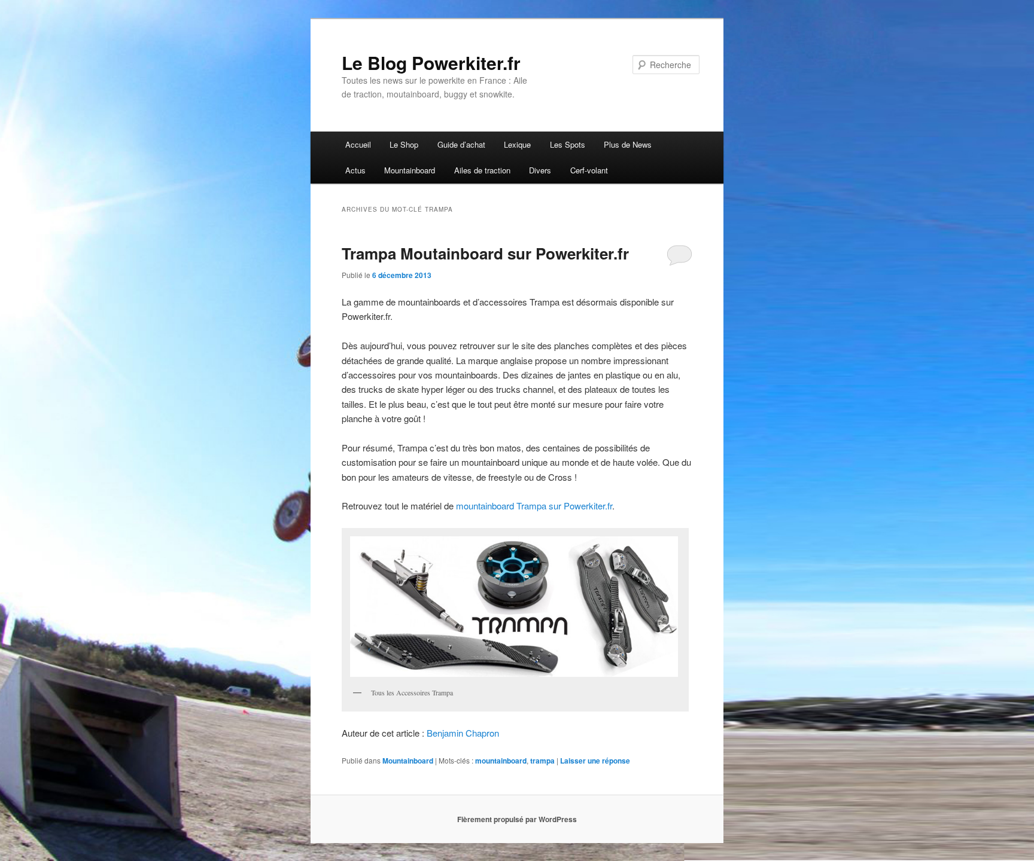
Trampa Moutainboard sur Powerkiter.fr (485, 253)
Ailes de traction (482, 170)
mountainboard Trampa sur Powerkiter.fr (533, 505)
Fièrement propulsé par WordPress (517, 819)
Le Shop (404, 144)
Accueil (358, 144)
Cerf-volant (589, 170)
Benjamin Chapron (463, 732)
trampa (542, 760)
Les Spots (567, 144)
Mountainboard (409, 170)
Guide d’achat (461, 144)
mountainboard (501, 760)
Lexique (517, 144)
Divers (540, 170)
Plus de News (628, 144)
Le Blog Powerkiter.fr (431, 62)
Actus (355, 170)
